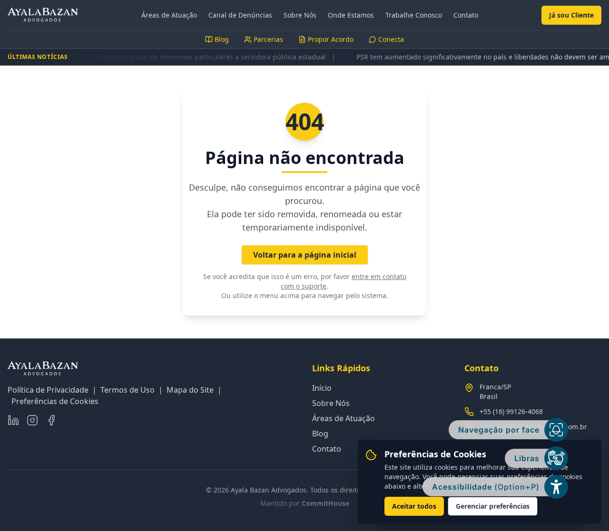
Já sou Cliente (571, 14)
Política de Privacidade (48, 390)
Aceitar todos (414, 506)
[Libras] (556, 458)
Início (322, 388)
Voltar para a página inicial (304, 255)
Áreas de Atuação (169, 14)
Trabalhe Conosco (413, 14)
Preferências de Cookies (54, 401)
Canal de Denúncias (240, 14)
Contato (465, 14)
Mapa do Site (190, 390)
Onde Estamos (351, 14)
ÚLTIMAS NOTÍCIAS (38, 57)
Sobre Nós (300, 14)
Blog (320, 433)
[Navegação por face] (556, 430)
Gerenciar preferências (493, 506)
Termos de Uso (127, 390)
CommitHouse (325, 503)
